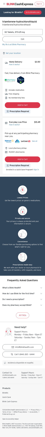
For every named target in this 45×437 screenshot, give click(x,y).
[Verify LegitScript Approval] (20, 81)
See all (34, 141)
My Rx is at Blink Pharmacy (14, 44)
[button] (4, 4)
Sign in (36, 170)
